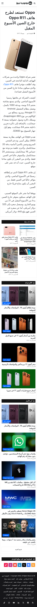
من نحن (5, 598)
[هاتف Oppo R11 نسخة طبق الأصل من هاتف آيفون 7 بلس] (10, 230)
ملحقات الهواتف (10, 594)
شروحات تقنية (17, 582)
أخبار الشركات (6, 585)
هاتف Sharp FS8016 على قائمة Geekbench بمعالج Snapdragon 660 (27, 239)
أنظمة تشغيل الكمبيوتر (9, 591)
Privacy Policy (19, 598)
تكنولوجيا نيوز (30, 33)
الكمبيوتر (19, 591)
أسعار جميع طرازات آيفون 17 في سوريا (21, 390)
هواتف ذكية (19, 579)
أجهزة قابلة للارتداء (28, 591)
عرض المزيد (18, 549)
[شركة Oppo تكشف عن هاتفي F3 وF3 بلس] (27, 251)
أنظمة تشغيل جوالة (9, 579)
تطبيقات (31, 582)
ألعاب (15, 588)
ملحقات (18, 594)
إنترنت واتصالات (8, 582)
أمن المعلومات (16, 585)
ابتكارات (20, 588)
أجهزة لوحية (9, 588)
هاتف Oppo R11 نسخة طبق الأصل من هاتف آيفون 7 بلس (10, 239)
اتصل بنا (11, 598)
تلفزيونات (24, 594)
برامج (29, 594)
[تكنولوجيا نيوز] (24, 3)
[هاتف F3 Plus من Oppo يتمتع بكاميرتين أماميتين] (10, 257)
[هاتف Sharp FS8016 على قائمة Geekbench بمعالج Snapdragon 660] (27, 231)
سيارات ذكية (27, 588)
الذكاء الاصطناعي (28, 579)
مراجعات (25, 582)
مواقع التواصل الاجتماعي (28, 585)
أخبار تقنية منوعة (29, 598)
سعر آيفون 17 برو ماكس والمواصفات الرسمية (18, 364)
